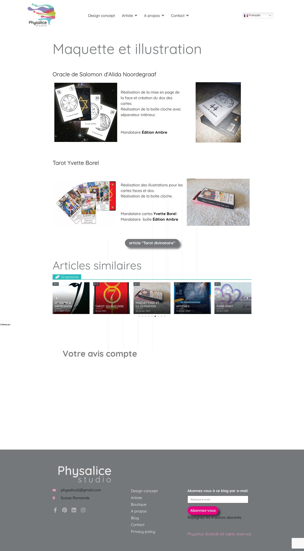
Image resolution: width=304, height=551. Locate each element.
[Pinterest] (64, 510)
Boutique (138, 504)
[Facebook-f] (55, 510)
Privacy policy (143, 531)
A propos (152, 15)
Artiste (127, 15)
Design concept (101, 15)
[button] (139, 316)
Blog (135, 518)
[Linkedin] (73, 510)
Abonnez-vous (203, 510)
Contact (178, 15)
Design (137, 490)
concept (150, 490)
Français (254, 15)
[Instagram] (83, 510)
